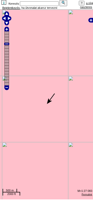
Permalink (87, 194)
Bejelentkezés (11, 7)
